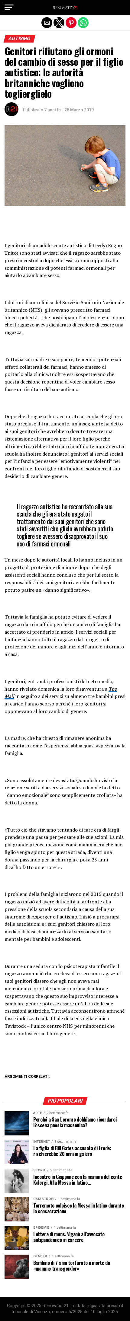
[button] (9, 8)
